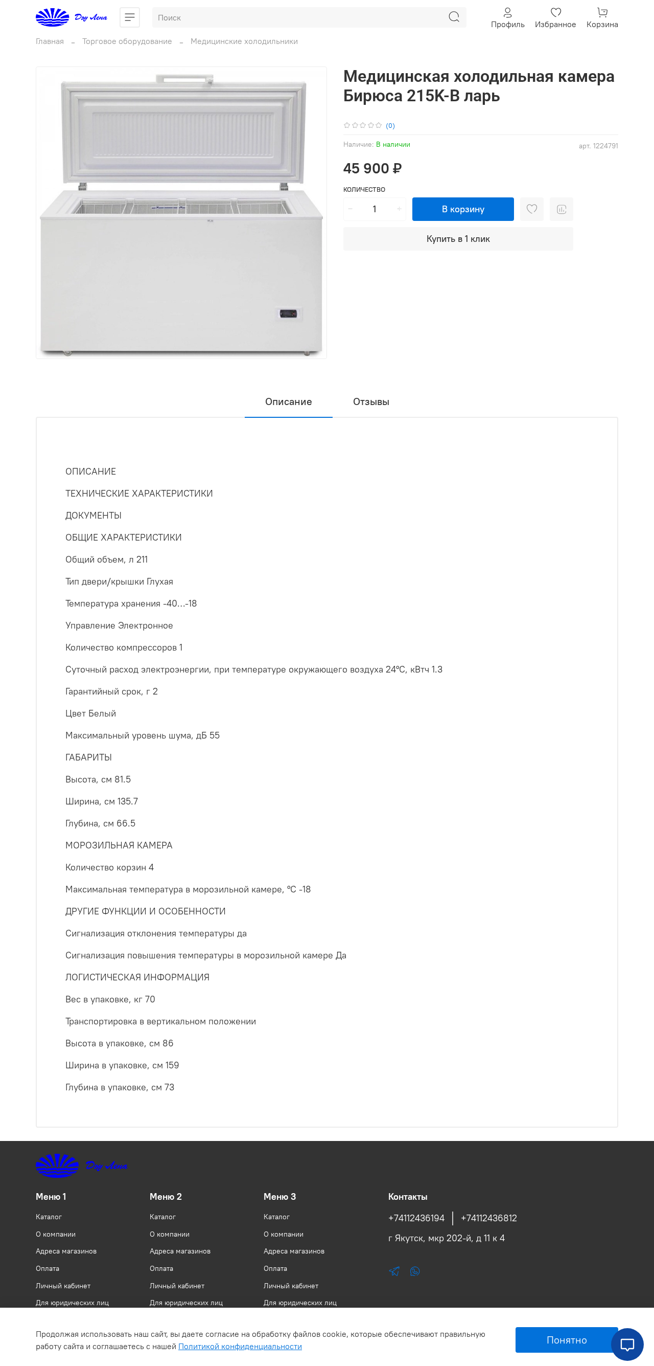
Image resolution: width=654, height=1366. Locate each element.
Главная (50, 41)
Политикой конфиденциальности (240, 1346)
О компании (56, 1234)
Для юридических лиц (72, 1302)
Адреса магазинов (66, 1251)
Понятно (567, 1339)
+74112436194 (416, 1218)
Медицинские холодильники (244, 41)
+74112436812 (489, 1218)
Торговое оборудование (127, 41)
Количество (364, 189)
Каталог (49, 1216)
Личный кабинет (63, 1285)
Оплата (47, 1268)
